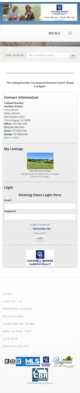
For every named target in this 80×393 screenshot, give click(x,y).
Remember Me (41, 228)
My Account (13, 316)
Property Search (18, 308)
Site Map (10, 338)
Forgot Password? (40, 224)
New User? (40, 233)
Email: (8, 200)
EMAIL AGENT (11, 137)
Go (73, 55)
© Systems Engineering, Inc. (40, 383)
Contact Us (13, 301)
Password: (10, 211)
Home (7, 293)
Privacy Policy (16, 346)
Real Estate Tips (17, 331)
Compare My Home (19, 323)
